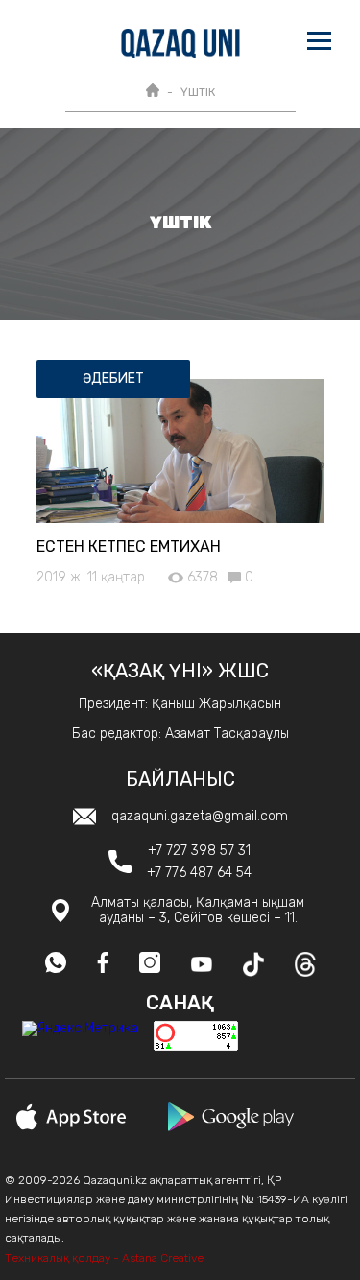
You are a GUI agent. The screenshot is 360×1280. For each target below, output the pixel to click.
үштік (197, 92)
